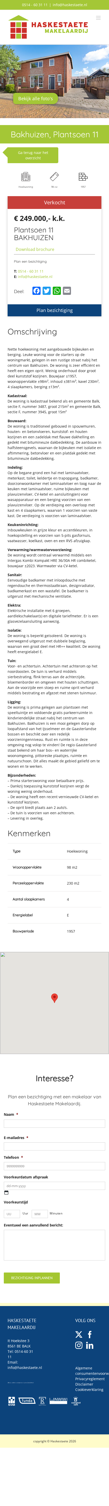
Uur (25, 1213)
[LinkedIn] (89, 1345)
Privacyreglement (90, 1378)
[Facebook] (89, 1334)
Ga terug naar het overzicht (33, 155)
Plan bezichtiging (55, 310)
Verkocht (54, 202)
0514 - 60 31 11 (35, 4)
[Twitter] (78, 1334)
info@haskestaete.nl (70, 4)
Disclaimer (84, 1384)
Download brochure (35, 249)
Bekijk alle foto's (35, 98)
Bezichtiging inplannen (31, 1278)
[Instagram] (78, 1345)
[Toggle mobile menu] (98, 17)
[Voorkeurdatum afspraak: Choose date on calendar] (6, 1192)
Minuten (56, 1213)
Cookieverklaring (89, 1389)
